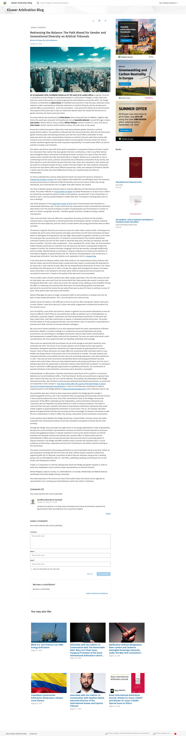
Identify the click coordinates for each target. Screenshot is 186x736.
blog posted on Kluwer (64, 192)
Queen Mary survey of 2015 (62, 204)
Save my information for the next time (46, 569)
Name (32, 551)
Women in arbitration (38, 27)
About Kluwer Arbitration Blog (16, 734)
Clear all (90, 574)
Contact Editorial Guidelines (97, 593)
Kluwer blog (91, 256)
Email (32, 560)
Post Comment (104, 574)
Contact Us (33, 734)
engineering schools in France (41, 180)
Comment (33, 532)
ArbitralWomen (51, 40)
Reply (108, 514)
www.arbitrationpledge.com (74, 389)
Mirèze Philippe (36, 40)
